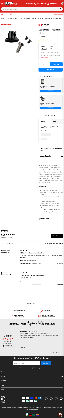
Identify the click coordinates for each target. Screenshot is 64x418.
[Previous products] (57, 76)
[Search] (60, 9)
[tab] (49, 243)
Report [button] (36, 263)
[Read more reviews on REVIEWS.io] (8, 346)
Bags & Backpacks (24, 18)
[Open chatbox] (60, 414)
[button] (50, 40)
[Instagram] (51, 399)
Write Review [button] (57, 236)
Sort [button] (2, 243)
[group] (10, 234)
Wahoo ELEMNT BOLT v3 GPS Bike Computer (48, 86)
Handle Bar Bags (37, 18)
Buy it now (50, 69)
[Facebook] (46, 399)
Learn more (45, 57)
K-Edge (43, 35)
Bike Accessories (12, 18)
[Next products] (61, 76)
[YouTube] (61, 399)
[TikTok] (56, 399)
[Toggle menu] (2, 4)
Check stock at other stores (48, 130)
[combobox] (32, 9)
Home (3, 18)
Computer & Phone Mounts (53, 18)
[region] (39, 339)
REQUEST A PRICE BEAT (50, 116)
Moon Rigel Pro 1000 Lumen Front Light (47, 103)
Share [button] (39, 263)
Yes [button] (33, 263)
